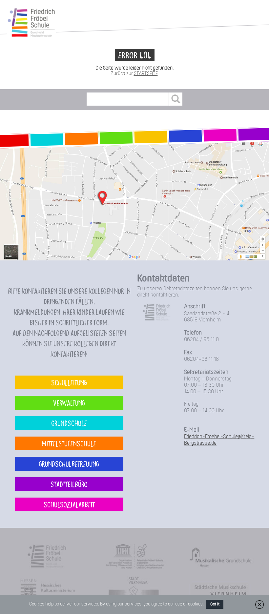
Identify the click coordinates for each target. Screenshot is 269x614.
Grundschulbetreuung (69, 463)
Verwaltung (69, 402)
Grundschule (69, 423)
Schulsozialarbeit (69, 504)
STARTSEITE (146, 73)
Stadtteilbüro (69, 484)
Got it (214, 604)
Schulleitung (69, 382)
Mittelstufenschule (69, 443)
